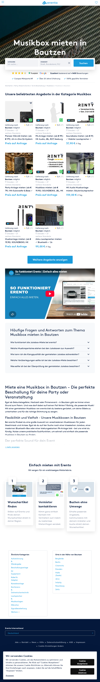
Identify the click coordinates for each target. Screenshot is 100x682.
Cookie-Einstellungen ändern (51, 646)
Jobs (16, 642)
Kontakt (25, 642)
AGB (71, 642)
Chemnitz (59, 565)
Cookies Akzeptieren (82, 662)
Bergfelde (59, 558)
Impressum (80, 642)
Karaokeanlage (17, 583)
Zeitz (57, 589)
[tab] (50, 342)
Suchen (83, 63)
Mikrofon (15, 605)
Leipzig (58, 582)
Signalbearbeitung (19, 608)
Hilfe (41, 642)
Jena (57, 579)
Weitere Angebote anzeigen (50, 259)
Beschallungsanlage (19, 567)
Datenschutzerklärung (56, 642)
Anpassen (10, 675)
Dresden (58, 569)
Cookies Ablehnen (82, 671)
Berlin (57, 562)
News (34, 642)
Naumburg (59, 586)
